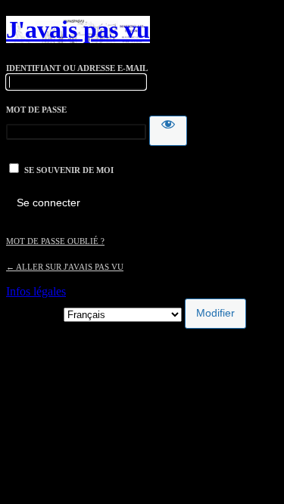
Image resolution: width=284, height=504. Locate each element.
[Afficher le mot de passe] (168, 131)
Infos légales (36, 291)
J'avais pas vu (78, 29)
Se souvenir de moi (69, 170)
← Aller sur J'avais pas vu (64, 266)
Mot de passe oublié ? (55, 241)
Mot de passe (36, 109)
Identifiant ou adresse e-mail (77, 68)
